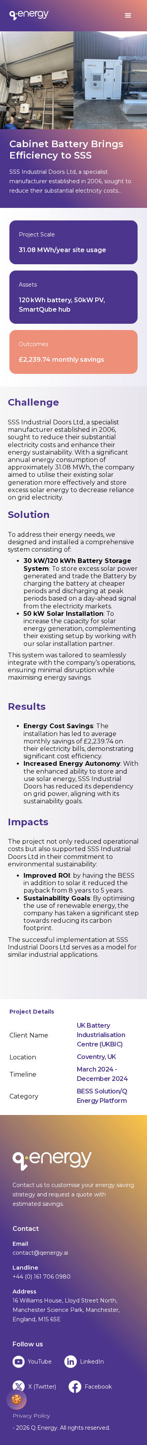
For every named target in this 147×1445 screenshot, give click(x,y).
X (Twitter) (42, 1386)
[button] (128, 15)
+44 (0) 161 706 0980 (42, 1276)
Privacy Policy (31, 1415)
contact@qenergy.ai (40, 1252)
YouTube (40, 1361)
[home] (29, 15)
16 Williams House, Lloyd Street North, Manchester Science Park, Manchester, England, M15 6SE (66, 1310)
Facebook (98, 1386)
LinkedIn (92, 1361)
